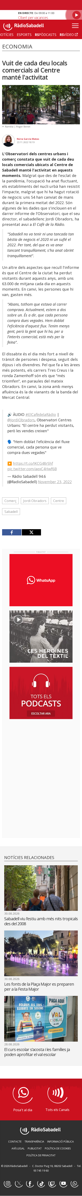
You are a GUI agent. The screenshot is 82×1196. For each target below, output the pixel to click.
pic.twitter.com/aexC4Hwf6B (32, 468)
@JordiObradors (21, 419)
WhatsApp (74, 1183)
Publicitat (35, 1148)
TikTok (41, 1183)
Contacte (14, 1141)
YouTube (63, 1183)
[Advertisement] (41, 749)
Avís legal (18, 1148)
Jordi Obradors (34, 500)
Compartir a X (31, 532)
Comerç (10, 500)
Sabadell (11, 511)
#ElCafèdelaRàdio (40, 414)
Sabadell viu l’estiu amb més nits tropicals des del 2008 (41, 921)
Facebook (29, 1183)
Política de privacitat (41, 1155)
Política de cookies (58, 1148)
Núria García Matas (28, 138)
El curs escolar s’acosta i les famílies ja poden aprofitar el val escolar (37, 1052)
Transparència (34, 1141)
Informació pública (60, 1141)
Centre (58, 500)
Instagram (7, 1183)
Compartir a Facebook (12, 532)
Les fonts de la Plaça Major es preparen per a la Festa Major (39, 986)
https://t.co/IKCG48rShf (33, 463)
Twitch (52, 1183)
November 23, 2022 (55, 481)
